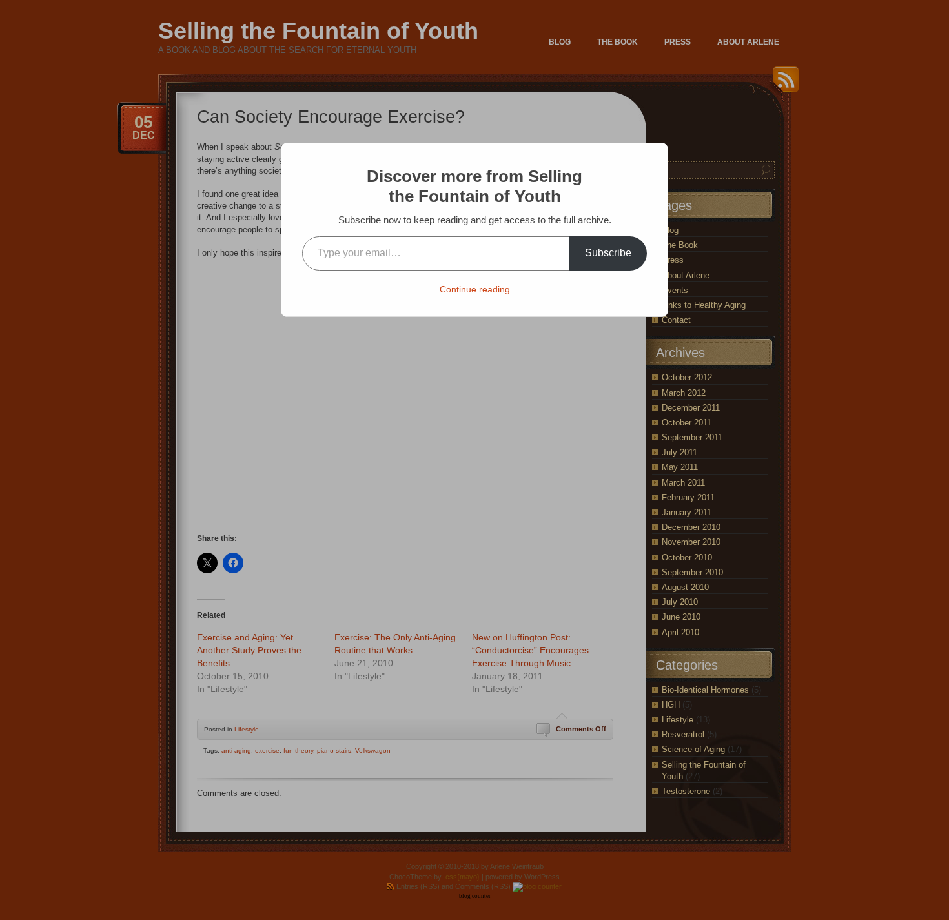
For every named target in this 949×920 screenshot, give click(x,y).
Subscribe (608, 252)
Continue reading (475, 289)
